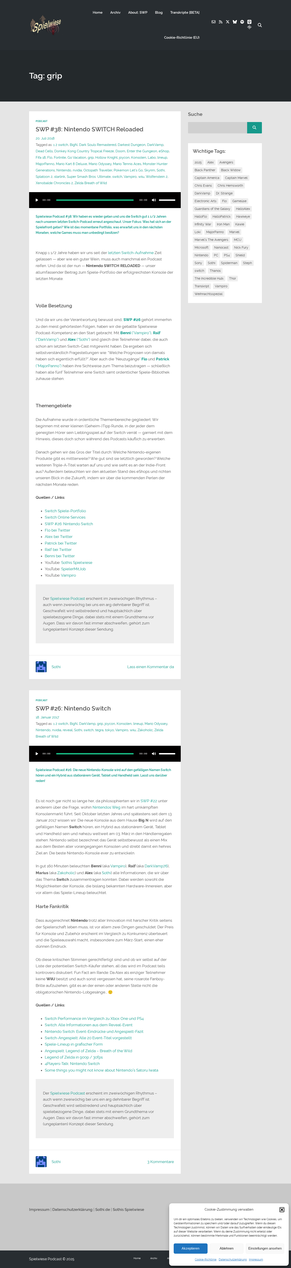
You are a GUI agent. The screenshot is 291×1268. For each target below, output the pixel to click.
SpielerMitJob (73, 569)
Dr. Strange (224, 193)
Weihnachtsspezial (209, 294)
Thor (232, 278)
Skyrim (149, 170)
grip (91, 157)
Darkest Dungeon (132, 145)
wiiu (141, 177)
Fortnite (60, 157)
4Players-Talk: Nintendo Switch (72, 1063)
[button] (282, 1209)
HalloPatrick (222, 216)
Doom (120, 151)
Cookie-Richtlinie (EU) (181, 38)
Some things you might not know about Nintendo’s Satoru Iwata (101, 1070)
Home (98, 12)
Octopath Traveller (97, 170)
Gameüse (239, 201)
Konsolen (138, 157)
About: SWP (137, 12)
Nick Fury (241, 247)
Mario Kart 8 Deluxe (71, 164)
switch (117, 177)
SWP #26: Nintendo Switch (69, 524)
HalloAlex (243, 209)
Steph (247, 263)
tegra (99, 730)
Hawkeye (243, 216)
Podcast (42, 121)
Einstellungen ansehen (265, 1248)
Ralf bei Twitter (58, 549)
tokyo (109, 730)
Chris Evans (203, 185)
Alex (210, 162)
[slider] (167, 200)
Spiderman (229, 263)
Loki (198, 232)
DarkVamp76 (156, 866)
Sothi (161, 170)
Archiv (115, 12)
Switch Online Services (65, 517)
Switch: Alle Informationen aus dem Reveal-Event (89, 1025)
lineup (162, 157)
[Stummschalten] (154, 200)
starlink (59, 177)
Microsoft (201, 247)
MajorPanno (45, 164)
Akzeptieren (190, 1248)
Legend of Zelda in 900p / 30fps (74, 1057)
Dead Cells (44, 151)
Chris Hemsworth (230, 185)
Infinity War (203, 224)
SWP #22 (148, 801)
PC (216, 255)
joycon (124, 157)
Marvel (234, 232)
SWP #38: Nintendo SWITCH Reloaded (89, 129)
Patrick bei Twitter (61, 543)
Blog (159, 12)
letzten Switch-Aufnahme (131, 252)
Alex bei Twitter (59, 536)
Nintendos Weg (106, 807)
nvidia (77, 170)
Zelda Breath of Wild (91, 183)
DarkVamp (155, 145)
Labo (152, 157)
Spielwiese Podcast (67, 598)
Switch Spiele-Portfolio (65, 511)
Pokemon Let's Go (128, 170)
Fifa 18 (41, 157)
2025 (198, 162)
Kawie (239, 224)
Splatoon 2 (44, 177)
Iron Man (223, 224)
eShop (164, 151)
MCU (237, 240)
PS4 (227, 255)
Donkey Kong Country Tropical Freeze (84, 151)
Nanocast (221, 247)
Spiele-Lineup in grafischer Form (74, 1044)
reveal (68, 730)
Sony (198, 263)
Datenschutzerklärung (233, 1259)
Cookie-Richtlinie (205, 1259)
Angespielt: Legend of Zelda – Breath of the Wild (88, 1051)
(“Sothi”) (79, 339)
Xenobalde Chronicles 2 (54, 183)
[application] (105, 200)
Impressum (256, 1259)
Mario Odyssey (100, 164)
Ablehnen (226, 1248)
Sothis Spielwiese (76, 562)
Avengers (226, 162)
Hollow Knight (106, 157)
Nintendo (63, 170)
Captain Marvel (236, 178)
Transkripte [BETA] (184, 12)
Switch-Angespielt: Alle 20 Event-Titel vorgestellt (88, 1038)
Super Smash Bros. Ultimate (89, 177)
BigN (74, 145)
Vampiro (130, 177)
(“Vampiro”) (135, 333)
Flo (49, 157)
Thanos (215, 270)
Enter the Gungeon (142, 151)
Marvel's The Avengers (211, 240)
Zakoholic (145, 730)
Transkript (202, 286)
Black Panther (205, 170)
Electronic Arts (205, 201)
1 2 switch (60, 145)
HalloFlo (201, 216)
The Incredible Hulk (209, 278)
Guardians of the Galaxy (212, 209)
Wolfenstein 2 (157, 177)
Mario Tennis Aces (127, 164)
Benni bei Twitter (60, 556)
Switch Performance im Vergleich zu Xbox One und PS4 (94, 1018)
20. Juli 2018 (45, 138)
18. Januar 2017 (47, 717)
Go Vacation (77, 157)
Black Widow (231, 170)
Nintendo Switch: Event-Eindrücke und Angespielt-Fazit (94, 1031)
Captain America (207, 178)
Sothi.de (102, 1209)
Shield (240, 255)
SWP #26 (131, 320)
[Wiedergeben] (37, 200)
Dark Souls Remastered (97, 145)
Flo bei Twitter (57, 530)
